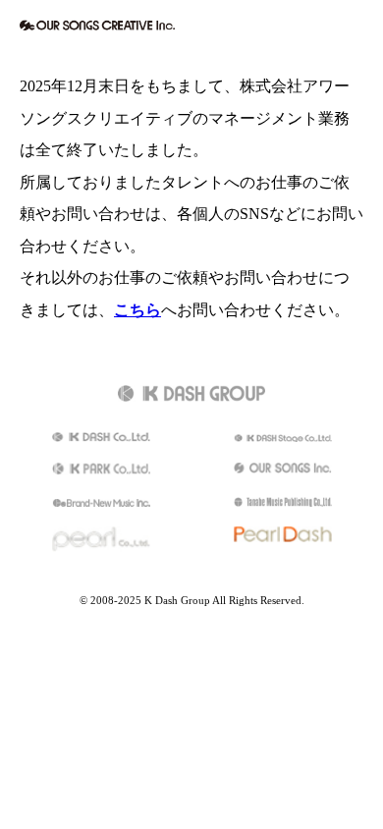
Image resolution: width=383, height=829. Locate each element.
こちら (137, 310)
